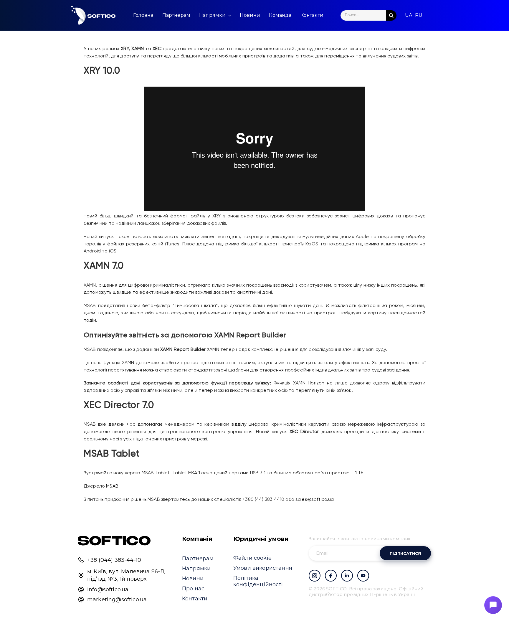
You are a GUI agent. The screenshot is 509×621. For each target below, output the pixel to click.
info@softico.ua (107, 589)
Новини (193, 578)
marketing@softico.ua (117, 599)
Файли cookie (252, 558)
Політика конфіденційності (258, 581)
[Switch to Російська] (419, 15)
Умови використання (262, 568)
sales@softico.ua (314, 499)
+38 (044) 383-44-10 (114, 560)
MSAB (112, 486)
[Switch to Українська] (409, 15)
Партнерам (198, 558)
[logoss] (93, 15)
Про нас (193, 588)
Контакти (194, 598)
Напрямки (196, 568)
